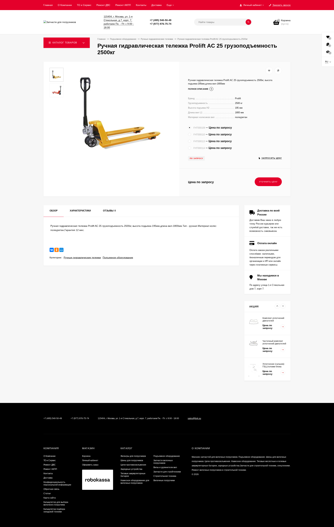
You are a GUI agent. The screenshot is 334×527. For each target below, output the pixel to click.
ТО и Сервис (84, 5)
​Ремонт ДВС (103, 5)
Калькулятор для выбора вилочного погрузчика (55, 503)
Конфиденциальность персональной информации (57, 483)
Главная (48, 5)
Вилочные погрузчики (164, 480)
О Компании (65, 5)
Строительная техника (164, 476)
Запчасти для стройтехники (167, 472)
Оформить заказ (90, 465)
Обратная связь (51, 489)
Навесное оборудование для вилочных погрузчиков (135, 481)
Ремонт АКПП (123, 5)
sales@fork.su (194, 418)
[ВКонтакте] (52, 250)
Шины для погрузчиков (132, 460)
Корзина (86, 456)
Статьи (47, 493)
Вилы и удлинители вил (165, 467)
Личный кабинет (90, 460)
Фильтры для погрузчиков (133, 456)
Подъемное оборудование (118, 257)
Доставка (156, 5)
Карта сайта (49, 498)
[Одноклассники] (56, 250)
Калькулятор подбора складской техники (54, 510)
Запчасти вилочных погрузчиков (163, 461)
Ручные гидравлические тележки (82, 257)
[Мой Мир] (61, 250)
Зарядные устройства (131, 469)
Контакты (141, 5)
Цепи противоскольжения (133, 465)
